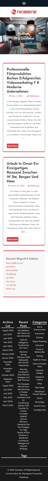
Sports (39, 398)
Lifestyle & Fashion (39, 378)
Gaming (39, 355)
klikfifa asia (10, 288)
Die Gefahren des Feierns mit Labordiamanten (23, 333)
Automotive (39, 333)
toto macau (10, 281)
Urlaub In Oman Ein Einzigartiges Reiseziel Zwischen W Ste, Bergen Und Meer (23, 172)
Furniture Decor (12, 473)
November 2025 (8, 370)
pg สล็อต (10, 277)
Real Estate (39, 387)
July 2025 (8, 389)
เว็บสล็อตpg (11, 274)
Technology (39, 402)
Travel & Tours (39, 405)
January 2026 (7, 358)
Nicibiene (19, 469)
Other (39, 383)
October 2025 (8, 375)
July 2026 (8, 334)
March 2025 (8, 405)
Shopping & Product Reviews (39, 393)
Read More (13, 145)
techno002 (10, 266)
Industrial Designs (39, 371)
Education (40, 345)
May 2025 (8, 397)
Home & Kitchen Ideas (39, 365)
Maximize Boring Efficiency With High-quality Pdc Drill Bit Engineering (23, 358)
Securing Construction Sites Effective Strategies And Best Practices (23, 374)
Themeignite (27, 473)
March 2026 (8, 350)
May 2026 (8, 342)
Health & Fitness (39, 359)
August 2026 (7, 330)
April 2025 (7, 401)
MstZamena (34, 96)
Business (39, 337)
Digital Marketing (40, 341)
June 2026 (8, 338)
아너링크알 (11, 285)
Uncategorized (40, 409)
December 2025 (8, 363)
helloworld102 (12, 270)
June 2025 (8, 393)
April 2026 (7, 346)
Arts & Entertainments (40, 328)
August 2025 (7, 385)
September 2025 (7, 380)
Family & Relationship (40, 350)
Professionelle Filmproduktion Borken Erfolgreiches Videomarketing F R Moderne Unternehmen (24, 80)
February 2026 (8, 354)
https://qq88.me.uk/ (14, 263)
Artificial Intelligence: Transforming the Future (23, 343)
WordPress (23, 477)
